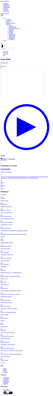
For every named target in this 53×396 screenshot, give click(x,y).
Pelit (4, 18)
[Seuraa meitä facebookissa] (5, 394)
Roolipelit (5, 8)
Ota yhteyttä (6, 389)
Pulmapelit (5, 3)
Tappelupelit (11, 39)
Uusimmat (8, 19)
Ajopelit (10, 25)
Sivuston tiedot (6, 390)
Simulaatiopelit (6, 7)
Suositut (5, 370)
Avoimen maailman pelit (14, 28)
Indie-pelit (11, 31)
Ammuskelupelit (12, 26)
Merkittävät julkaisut (10, 23)
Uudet (4, 368)
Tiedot (4, 40)
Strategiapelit (6, 11)
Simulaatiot (5, 382)
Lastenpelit (5, 9)
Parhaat (7, 21)
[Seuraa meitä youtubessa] (10, 394)
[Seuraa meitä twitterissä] (8, 394)
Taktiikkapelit (6, 4)
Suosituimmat (9, 20)
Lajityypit (8, 24)
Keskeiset (5, 372)
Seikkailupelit (6, 6)
